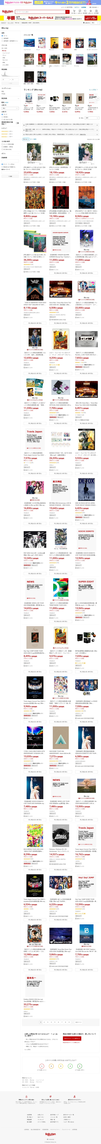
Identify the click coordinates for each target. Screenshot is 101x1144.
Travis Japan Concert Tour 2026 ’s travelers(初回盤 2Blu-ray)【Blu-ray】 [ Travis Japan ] (34, 703)
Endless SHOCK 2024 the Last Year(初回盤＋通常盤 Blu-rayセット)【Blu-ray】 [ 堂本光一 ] (35, 1001)
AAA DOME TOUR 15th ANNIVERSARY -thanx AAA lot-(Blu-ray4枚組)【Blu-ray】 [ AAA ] (60, 753)
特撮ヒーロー (39, 83)
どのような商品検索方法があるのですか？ (37, 1044)
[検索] (68, 12)
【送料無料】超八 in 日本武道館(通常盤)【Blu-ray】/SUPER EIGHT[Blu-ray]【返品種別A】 (60, 901)
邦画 (63, 49)
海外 (7, 102)
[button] (94, 7)
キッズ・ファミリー (92, 49)
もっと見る (27, 1049)
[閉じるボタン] (97, 125)
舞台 (25, 66)
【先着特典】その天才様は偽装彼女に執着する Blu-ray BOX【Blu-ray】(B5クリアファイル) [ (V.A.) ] (35, 505)
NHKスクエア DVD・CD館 (32, 182)
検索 (11, 83)
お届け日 (4, 111)
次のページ (78, 1022)
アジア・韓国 (39, 66)
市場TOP (3, 22)
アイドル (76, 66)
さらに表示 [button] (5, 65)
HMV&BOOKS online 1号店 (58, 319)
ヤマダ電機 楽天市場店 (83, 420)
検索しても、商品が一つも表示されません (37, 1046)
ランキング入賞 (55, 365)
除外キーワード (6, 169)
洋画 (75, 49)
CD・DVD (10, 22)
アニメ (38, 49)
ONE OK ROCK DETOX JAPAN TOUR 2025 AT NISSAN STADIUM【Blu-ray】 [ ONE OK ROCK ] (86, 505)
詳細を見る (83, 134)
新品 (3, 91)
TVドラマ (51, 49)
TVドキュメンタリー (92, 66)
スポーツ (64, 66)
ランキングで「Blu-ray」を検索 (30, 1087)
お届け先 (4, 105)
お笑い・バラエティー (54, 66)
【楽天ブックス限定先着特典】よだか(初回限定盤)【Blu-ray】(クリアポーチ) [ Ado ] (86, 257)
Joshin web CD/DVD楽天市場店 (85, 718)
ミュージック (27, 49)
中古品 (3, 93)
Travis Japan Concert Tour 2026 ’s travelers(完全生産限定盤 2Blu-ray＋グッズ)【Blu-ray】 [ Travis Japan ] (35, 901)
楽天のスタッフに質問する (72, 1038)
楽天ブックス (54, 269)
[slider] (1, 76)
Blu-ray (32, 1080)
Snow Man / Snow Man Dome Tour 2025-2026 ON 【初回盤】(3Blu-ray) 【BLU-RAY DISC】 (60, 305)
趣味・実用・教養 (28, 83)
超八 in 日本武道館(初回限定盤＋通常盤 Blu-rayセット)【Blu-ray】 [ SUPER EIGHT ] (86, 605)
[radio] (2, 35)
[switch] (17, 123)
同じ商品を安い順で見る (60, 273)
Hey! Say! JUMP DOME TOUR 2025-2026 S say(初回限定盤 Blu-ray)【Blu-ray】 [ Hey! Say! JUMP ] (34, 653)
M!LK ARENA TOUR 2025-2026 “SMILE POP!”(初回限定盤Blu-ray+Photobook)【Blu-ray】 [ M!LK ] (35, 851)
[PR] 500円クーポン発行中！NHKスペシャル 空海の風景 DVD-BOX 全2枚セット (86, 213)
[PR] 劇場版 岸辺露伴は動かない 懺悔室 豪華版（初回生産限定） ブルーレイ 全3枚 (60, 213)
